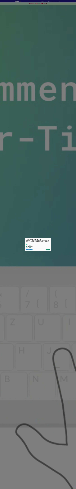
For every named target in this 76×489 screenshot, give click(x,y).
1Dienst (29, 245)
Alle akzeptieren (48, 249)
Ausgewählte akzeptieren (29, 249)
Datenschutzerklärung (31, 242)
